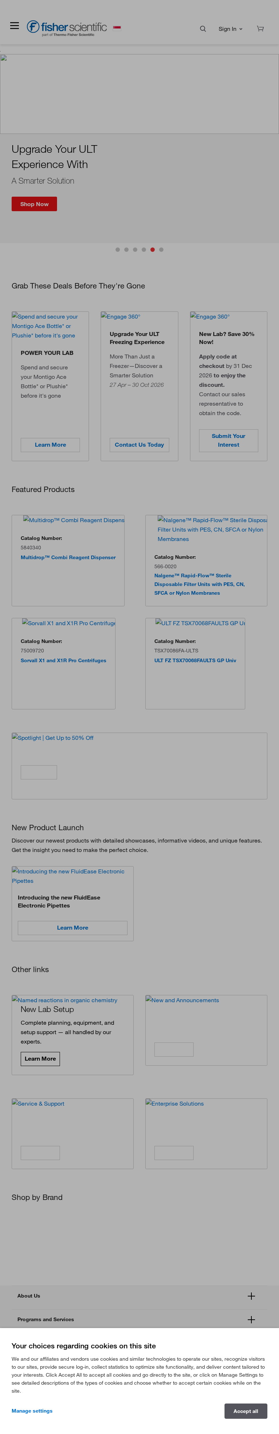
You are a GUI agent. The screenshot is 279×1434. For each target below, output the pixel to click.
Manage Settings (32, 1411)
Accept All (246, 1411)
